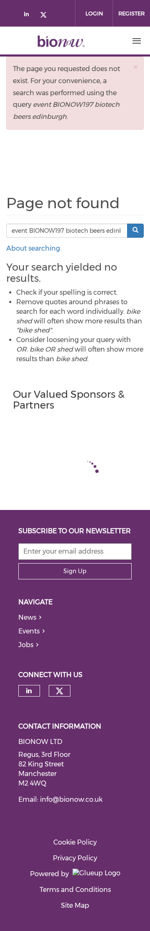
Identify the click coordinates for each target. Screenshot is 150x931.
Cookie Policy (75, 842)
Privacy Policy (75, 858)
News (27, 617)
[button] (135, 66)
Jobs (25, 645)
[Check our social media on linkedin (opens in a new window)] (28, 16)
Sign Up (74, 571)
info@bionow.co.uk (71, 799)
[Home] (61, 41)
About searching (33, 248)
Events (29, 631)
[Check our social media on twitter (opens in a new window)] (46, 16)
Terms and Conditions (75, 890)
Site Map (75, 905)
